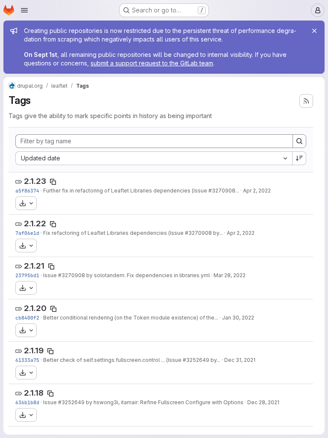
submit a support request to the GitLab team (152, 63)
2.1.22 (35, 223)
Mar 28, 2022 (230, 275)
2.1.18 (34, 393)
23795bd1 (27, 275)
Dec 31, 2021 (239, 360)
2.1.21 (34, 266)
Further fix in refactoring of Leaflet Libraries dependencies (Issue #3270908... (141, 190)
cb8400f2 (27, 317)
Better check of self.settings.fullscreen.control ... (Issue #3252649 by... (131, 360)
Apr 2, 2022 (257, 190)
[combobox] (153, 158)
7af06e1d (27, 233)
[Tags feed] (306, 101)
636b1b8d (27, 402)
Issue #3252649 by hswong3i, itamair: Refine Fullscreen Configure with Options (143, 402)
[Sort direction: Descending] (299, 158)
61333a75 (27, 360)
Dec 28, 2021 (263, 402)
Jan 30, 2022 (238, 317)
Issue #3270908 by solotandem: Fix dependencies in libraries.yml (126, 275)
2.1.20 (35, 308)
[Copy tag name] (53, 182)
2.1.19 (34, 350)
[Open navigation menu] (24, 10)
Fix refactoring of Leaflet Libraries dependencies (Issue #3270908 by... (133, 233)
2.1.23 (35, 181)
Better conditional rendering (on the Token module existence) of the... (130, 317)
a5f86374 (27, 190)
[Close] (314, 31)
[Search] (299, 141)
